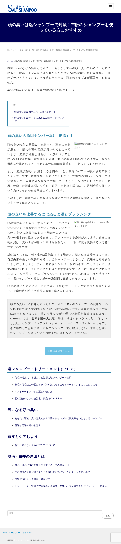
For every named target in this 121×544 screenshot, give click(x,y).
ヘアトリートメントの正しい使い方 (34, 391)
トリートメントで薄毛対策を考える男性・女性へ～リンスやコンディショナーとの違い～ (62, 486)
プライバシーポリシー (11, 533)
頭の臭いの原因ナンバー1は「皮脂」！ (35, 112)
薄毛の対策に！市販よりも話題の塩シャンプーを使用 (43, 377)
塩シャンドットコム (22, 540)
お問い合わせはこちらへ (59, 351)
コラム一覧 (29, 50)
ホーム (10, 61)
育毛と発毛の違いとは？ (28, 425)
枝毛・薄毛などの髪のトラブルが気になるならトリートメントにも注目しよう (56, 384)
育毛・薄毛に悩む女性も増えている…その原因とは (42, 465)
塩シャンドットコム (15, 50)
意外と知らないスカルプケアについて (35, 445)
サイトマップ (28, 533)
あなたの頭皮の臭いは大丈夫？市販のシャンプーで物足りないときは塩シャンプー (58, 418)
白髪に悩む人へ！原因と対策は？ (32, 479)
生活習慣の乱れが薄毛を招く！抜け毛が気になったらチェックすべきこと (54, 472)
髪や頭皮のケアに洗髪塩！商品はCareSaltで (38, 398)
